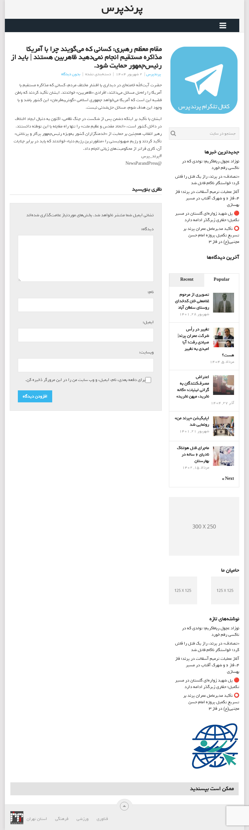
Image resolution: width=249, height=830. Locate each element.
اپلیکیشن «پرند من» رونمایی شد (192, 421)
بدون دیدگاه (70, 74)
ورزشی (83, 818)
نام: (150, 292)
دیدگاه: (146, 229)
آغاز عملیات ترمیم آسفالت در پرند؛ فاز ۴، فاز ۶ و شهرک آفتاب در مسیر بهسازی (207, 198)
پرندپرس (122, 8)
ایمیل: (147, 322)
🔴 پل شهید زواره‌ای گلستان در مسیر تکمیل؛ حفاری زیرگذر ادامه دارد (207, 216)
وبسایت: (146, 352)
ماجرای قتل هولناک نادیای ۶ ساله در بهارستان (193, 454)
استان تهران (37, 818)
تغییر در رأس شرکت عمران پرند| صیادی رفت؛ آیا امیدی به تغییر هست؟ (206, 342)
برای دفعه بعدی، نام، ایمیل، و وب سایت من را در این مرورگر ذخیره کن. (85, 380)
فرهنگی (61, 818)
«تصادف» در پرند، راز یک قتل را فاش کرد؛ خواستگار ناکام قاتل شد (207, 179)
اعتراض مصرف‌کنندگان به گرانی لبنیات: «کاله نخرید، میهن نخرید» (192, 387)
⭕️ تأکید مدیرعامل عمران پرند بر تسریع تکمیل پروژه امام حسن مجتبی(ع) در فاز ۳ (211, 235)
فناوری (102, 818)
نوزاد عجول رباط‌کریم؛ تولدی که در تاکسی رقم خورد (210, 164)
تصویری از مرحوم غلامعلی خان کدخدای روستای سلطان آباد (192, 301)
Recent (187, 279)
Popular (222, 279)
